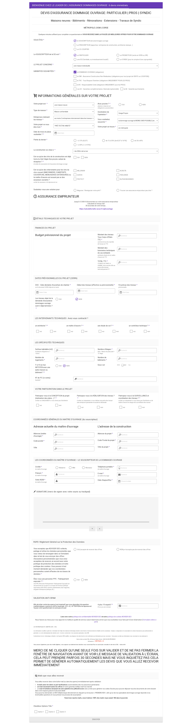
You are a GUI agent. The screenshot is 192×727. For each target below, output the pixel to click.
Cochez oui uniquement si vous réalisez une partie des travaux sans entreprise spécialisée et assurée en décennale (95, 401)
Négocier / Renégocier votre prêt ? (89, 190)
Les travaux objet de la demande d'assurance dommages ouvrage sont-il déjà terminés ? (44, 303)
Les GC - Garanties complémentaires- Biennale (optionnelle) (98, 89)
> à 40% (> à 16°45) (84, 145)
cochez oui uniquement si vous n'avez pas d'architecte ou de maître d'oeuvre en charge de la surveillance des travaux (135, 401)
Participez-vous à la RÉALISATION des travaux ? (96, 397)
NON (144, 105)
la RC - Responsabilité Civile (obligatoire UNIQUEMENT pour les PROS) (101, 85)
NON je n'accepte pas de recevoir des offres (135, 549)
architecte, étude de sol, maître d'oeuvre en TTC (106, 256)
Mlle (73, 468)
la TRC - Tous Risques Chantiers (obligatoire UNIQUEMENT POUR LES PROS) (103, 80)
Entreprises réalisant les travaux (42, 118)
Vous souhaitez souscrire (104, 120)
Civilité (38, 467)
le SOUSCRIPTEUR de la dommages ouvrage (92, 41)
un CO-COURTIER (83, 49)
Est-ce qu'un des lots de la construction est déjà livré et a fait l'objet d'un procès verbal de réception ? (52, 159)
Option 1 (41, 712)
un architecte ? (41, 326)
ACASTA (123, 171)
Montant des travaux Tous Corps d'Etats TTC (105, 237)
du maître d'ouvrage (41, 469)
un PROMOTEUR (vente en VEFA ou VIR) (134, 55)
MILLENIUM (81, 171)
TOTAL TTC (103, 261)
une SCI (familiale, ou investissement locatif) (92, 59)
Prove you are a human (104, 607)
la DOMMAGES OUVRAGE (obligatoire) (90, 72)
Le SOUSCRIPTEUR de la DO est (47, 54)
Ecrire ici (124, 236)
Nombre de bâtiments (102, 358)
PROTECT (80, 179)
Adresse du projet (105, 434)
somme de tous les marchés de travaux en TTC (106, 243)
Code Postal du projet (107, 440)
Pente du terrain (40, 140)
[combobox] (115, 65)
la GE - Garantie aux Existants (134, 89)
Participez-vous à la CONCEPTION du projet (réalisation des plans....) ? (52, 397)
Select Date (43, 292)
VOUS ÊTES (39, 40)
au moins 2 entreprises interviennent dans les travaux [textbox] (73, 118)
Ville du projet (104, 447)
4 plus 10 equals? (105, 605)
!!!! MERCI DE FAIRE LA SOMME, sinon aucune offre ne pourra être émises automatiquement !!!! (106, 266)
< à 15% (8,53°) (82, 141)
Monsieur (89, 468)
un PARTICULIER (82, 55)
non (55, 331)
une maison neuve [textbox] (60, 105)
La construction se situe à (44, 150)
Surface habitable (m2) (44, 349)
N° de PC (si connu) (42, 378)
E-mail (101, 473)
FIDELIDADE (124, 175)
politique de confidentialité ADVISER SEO (87, 617)
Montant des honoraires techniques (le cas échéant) (106, 250)
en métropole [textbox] (123, 128)
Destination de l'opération (103, 113)
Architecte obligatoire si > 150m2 (42, 352)
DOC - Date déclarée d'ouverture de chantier (53, 285)
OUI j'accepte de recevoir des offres (89, 549)
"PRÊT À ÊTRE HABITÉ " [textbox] (62, 126)
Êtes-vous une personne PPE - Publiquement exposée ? (51, 580)
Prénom (39, 473)
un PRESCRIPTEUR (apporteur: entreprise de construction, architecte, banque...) (105, 45)
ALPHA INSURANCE (127, 179)
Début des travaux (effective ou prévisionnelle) (96, 285)
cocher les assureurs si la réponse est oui (45, 182)
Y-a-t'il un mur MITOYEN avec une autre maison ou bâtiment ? (42, 369)
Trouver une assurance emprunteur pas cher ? (136, 190)
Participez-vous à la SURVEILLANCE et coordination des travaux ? (133, 397)
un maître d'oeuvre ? (74, 326)
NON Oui (123, 365)
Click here (60, 133)
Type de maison (40, 110)
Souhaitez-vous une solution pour (47, 189)
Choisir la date (126, 481)
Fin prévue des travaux (127, 285)
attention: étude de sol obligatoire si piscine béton (105, 107)
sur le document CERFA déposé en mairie (47, 287)
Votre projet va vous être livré (41, 125)
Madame (62, 468)
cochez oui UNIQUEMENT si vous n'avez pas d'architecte (51, 400)
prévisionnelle (122, 287)
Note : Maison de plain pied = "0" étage (106, 352)
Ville (35, 448)
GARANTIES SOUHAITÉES (44, 71)
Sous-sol (101, 365)
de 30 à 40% (138, 141)
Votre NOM (40, 480)
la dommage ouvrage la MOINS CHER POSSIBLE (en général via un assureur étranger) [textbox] (138, 121)
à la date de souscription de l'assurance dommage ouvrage (50, 164)
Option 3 (63, 712)
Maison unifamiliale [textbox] (61, 112)
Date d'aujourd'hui (105, 480)
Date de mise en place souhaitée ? (42, 133)
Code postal (39, 441)
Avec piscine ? (104, 104)
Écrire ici (80, 379)
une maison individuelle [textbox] (82, 66)
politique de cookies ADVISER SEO (119, 617)
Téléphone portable (106, 467)
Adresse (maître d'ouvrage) (40, 435)
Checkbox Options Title (43, 706)
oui (41, 331)
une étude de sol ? (105, 326)
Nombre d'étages (105, 349)
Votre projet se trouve (107, 127)
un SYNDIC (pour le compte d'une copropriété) (136, 59)
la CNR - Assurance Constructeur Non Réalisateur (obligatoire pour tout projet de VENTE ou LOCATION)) (113, 76)
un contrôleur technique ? (139, 326)
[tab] (80, 5)
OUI (123, 105)
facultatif (37, 380)
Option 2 (52, 712)
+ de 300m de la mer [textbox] (81, 151)
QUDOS (79, 175)
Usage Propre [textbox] (123, 113)
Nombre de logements (40, 358)
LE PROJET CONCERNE (43, 64)
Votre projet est (40, 104)
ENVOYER (96, 719)
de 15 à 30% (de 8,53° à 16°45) (116, 141)
